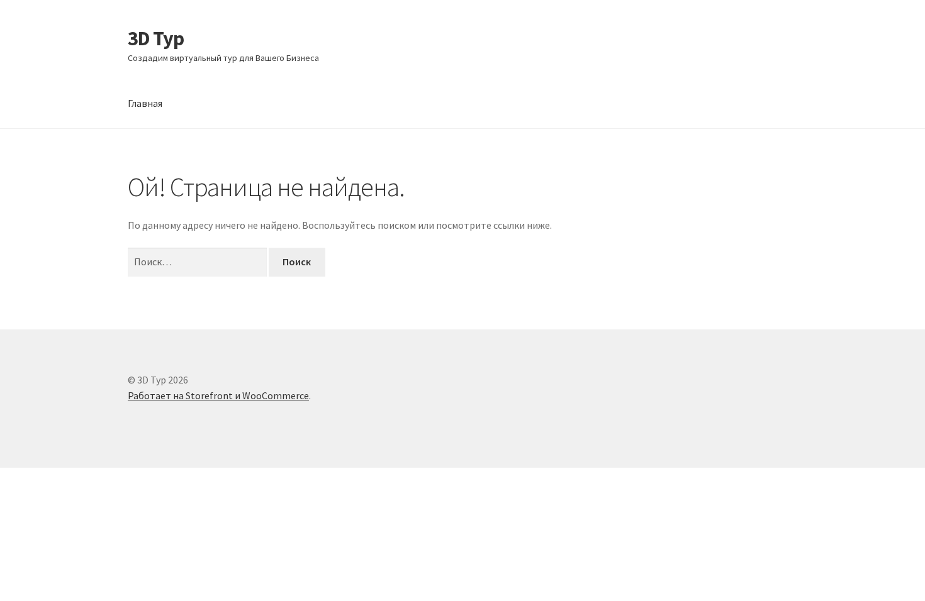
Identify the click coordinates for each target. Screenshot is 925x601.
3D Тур (156, 38)
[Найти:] (198, 261)
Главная (145, 103)
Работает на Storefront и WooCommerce (218, 395)
